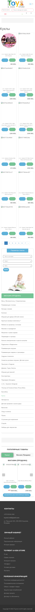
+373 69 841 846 (9, 514)
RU (31, 4)
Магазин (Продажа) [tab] (23, 455)
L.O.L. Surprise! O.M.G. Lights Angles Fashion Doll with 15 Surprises (8, 90)
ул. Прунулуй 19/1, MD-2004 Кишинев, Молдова (16, 522)
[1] (20, 14)
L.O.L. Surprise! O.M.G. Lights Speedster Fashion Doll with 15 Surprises (26, 125)
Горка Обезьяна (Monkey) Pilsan (24, 480)
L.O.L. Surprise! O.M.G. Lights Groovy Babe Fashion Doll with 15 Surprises (8, 125)
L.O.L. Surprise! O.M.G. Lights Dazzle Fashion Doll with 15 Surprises (26, 90)
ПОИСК (6, 269)
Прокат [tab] (7, 455)
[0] (25, 14)
